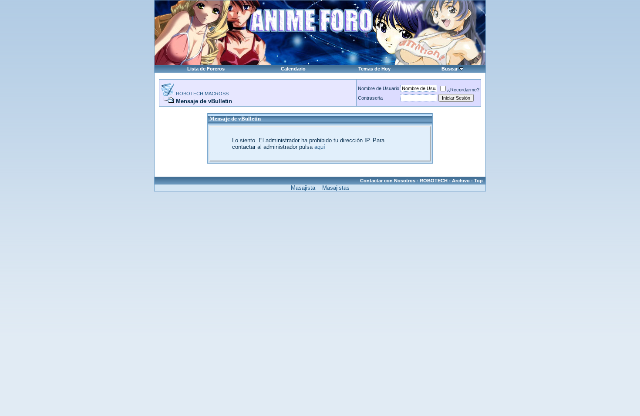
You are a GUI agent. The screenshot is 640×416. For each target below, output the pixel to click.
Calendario (293, 68)
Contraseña (370, 98)
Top (478, 180)
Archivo (461, 180)
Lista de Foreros (206, 68)
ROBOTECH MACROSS (202, 93)
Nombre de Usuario (378, 88)
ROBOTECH (434, 180)
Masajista (303, 188)
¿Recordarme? (463, 89)
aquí (319, 147)
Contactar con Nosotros (387, 180)
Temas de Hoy (374, 68)
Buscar (449, 68)
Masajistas (336, 188)
